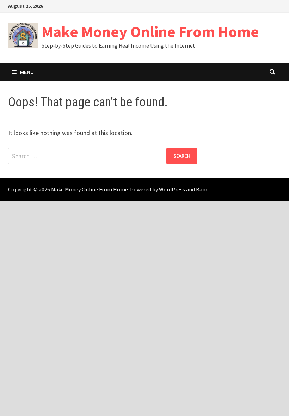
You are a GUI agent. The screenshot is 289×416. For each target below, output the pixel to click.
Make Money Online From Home (150, 31)
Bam (201, 189)
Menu (27, 71)
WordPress (172, 189)
